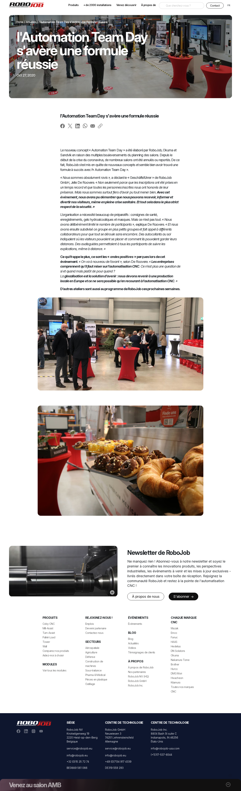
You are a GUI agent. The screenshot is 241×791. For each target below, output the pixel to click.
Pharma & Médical (95, 674)
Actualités (31, 22)
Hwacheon (177, 678)
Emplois (89, 623)
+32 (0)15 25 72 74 (78, 761)
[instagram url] (33, 731)
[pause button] (112, 592)
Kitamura (175, 682)
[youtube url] (41, 731)
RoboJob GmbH (137, 681)
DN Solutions (178, 650)
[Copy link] (100, 125)
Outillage (90, 684)
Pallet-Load (49, 637)
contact (215, 5)
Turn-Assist (49, 632)
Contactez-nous (94, 632)
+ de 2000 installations (97, 5)
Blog (130, 638)
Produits (73, 5)
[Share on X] (70, 125)
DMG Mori (176, 673)
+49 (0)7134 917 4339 (118, 761)
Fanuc (174, 637)
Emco (174, 632)
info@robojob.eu (77, 755)
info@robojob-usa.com (165, 748)
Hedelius (176, 646)
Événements (135, 623)
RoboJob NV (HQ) (138, 676)
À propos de (148, 5)
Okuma (175, 655)
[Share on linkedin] (77, 125)
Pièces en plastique (96, 679)
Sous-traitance (93, 670)
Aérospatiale (92, 647)
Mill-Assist (48, 628)
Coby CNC (49, 623)
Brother (175, 664)
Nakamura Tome (180, 659)
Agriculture (91, 652)
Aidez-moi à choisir (53, 655)
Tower (46, 641)
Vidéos (132, 647)
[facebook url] (18, 731)
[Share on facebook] (62, 125)
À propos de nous (145, 596)
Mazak (174, 628)
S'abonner (181, 596)
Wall (45, 646)
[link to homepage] (28, 4)
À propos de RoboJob (141, 667)
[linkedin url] (26, 731)
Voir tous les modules (54, 670)
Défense (90, 656)
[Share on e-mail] (92, 125)
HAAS (174, 641)
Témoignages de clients (141, 652)
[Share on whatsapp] (85, 125)
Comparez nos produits (56, 650)
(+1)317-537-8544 (161, 754)
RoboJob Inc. (135, 685)
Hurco (174, 668)
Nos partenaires (137, 671)
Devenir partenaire (95, 628)
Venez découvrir (126, 5)
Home (20, 22)
